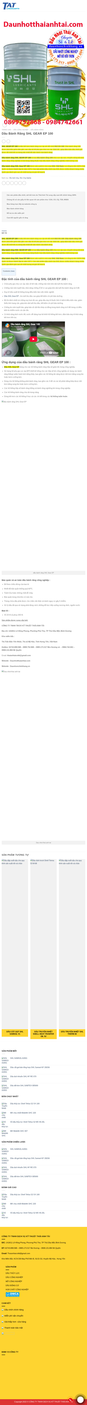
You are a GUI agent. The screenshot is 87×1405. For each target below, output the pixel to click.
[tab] (4, 233)
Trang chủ (6, 130)
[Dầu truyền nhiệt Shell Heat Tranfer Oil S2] (43, 944)
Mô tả (4, 233)
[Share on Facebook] (8, 183)
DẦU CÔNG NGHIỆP (14, 1277)
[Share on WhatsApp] (4, 183)
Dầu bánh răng (37, 130)
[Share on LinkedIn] (24, 183)
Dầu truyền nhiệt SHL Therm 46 (72, 1033)
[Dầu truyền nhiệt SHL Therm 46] (72, 944)
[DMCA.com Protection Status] (13, 1294)
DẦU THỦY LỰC (13, 1273)
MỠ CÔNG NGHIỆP (14, 1281)
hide (12, 271)
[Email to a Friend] (16, 183)
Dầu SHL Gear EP (11, 296)
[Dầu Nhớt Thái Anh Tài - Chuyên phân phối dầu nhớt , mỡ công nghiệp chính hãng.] (11, 5)
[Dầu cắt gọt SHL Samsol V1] (15, 944)
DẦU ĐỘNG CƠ (12, 1285)
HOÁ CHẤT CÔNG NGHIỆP (17, 1290)
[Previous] (2, 950)
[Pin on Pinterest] (20, 183)
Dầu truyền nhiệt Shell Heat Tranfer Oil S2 (43, 1034)
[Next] (85, 950)
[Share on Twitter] (12, 183)
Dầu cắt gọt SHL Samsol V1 (14, 1033)
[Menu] (84, 5)
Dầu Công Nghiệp (20, 130)
